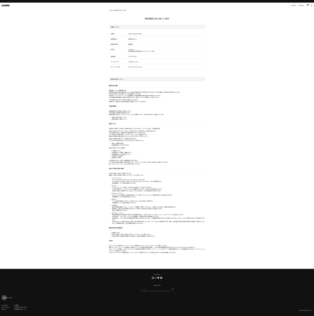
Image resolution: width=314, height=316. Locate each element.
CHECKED (301, 5)
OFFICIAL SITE (7, 297)
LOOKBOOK (5, 305)
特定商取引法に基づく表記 (20, 307)
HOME (111, 10)
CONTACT (4, 309)
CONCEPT (293, 5)
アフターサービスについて (157, 1)
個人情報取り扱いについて (20, 309)
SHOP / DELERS (5, 307)
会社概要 (16, 305)
